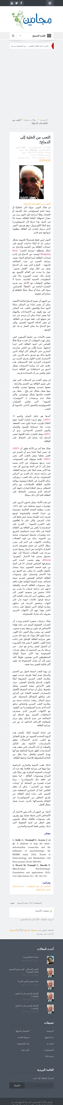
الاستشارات (49, 1050)
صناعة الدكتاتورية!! (30, 957)
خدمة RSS (49, 1056)
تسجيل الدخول (30, 930)
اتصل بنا (50, 1043)
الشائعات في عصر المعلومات (38, 886)
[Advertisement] (31, 83)
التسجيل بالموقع (22, 1031)
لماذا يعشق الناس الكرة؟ (28, 981)
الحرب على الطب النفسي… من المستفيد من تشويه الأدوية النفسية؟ (33, 46)
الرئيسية (50, 1031)
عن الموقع (49, 1037)
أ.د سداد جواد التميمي (36, 147)
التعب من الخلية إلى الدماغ (36, 204)
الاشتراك (13, 930)
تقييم (12, 903)
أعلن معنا (25, 1050)
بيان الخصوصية (23, 1043)
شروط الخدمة (23, 1037)
